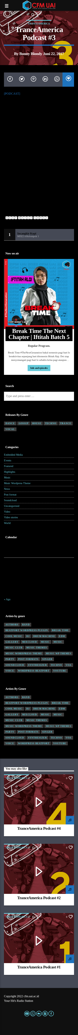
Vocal (10, 429)
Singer (47, 659)
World (7, 523)
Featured (8, 466)
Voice (9, 670)
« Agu (7, 599)
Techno (50, 423)
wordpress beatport (34, 670)
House (36, 423)
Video (7, 511)
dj (28, 636)
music (45, 642)
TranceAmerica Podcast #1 (39, 967)
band (26, 624)
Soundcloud (10, 500)
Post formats (28, 659)
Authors (11, 624)
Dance (10, 423)
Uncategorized (11, 506)
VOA (69, 665)
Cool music (14, 636)
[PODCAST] (12, 93)
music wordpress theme (23, 653)
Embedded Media (13, 454)
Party (9, 659)
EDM (62, 636)
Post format (10, 494)
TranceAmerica (39, 23)
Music (7, 477)
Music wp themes (58, 653)
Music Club (14, 647)
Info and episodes (39, 367)
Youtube (59, 670)
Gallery (11, 642)
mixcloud (29, 642)
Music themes (36, 647)
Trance (65, 423)
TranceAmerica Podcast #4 (39, 828)
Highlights (9, 471)
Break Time (60, 630)
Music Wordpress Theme (17, 483)
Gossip (23, 423)
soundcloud (14, 665)
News (7, 489)
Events (7, 460)
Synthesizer (37, 665)
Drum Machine (44, 636)
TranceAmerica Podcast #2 (39, 898)
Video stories (11, 517)
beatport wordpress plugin (26, 630)
